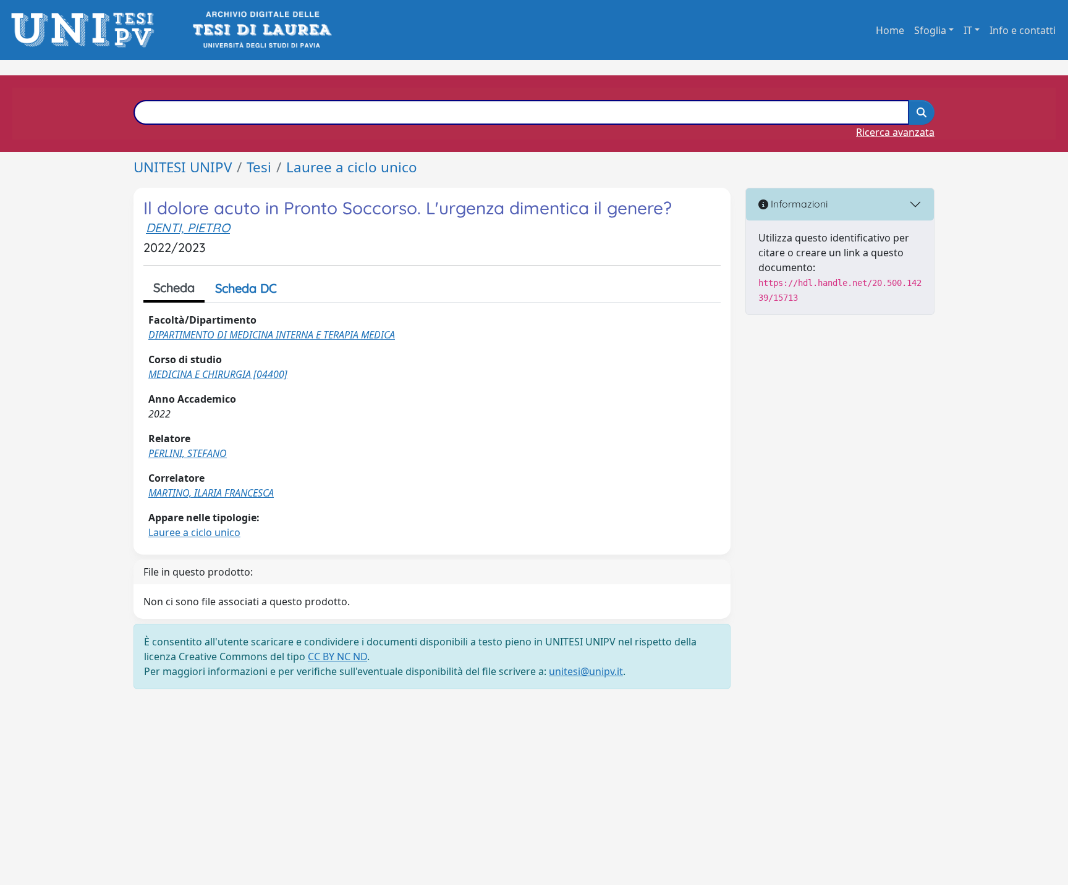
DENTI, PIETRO (188, 227)
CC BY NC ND (337, 656)
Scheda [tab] (174, 287)
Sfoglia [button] (930, 30)
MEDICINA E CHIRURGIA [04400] (217, 374)
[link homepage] (86, 29)
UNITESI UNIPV (183, 167)
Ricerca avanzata (895, 132)
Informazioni (798, 204)
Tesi (259, 167)
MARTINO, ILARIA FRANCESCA (211, 493)
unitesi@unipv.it (586, 671)
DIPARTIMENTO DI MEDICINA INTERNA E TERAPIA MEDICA (271, 335)
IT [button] (968, 30)
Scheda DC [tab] (246, 288)
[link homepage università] (261, 29)
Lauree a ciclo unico (351, 167)
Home (890, 30)
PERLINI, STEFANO (187, 453)
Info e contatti (1023, 30)
